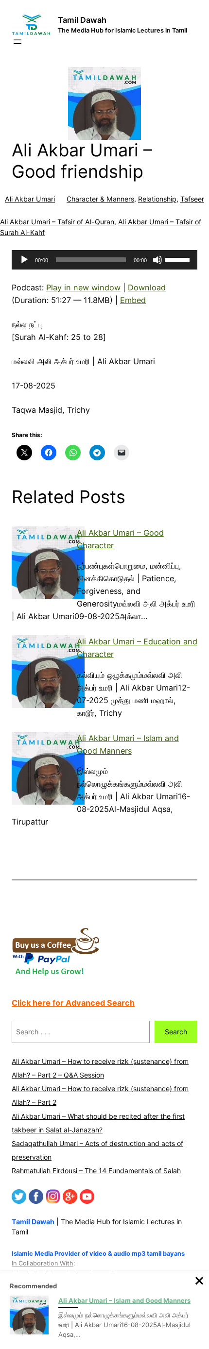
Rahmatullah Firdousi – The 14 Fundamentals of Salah (96, 1170)
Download (147, 287)
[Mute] (157, 260)
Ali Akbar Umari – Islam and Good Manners (124, 1300)
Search (176, 1032)
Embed (133, 300)
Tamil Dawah (82, 20)
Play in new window (83, 287)
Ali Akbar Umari (30, 199)
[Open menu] (17, 42)
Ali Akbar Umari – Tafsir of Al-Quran (57, 222)
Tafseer (192, 199)
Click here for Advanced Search (73, 1003)
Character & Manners (100, 199)
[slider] (178, 259)
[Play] (24, 260)
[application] (104, 260)
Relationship (157, 199)
